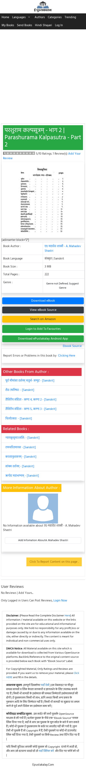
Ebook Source (72, 346)
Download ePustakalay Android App (43, 338)
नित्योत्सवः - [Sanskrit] (18, 418)
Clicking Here (66, 356)
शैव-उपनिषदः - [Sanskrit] (19, 390)
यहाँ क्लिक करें (46, 751)
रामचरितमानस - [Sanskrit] (20, 447)
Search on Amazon (43, 319)
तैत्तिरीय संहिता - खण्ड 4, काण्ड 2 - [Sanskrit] (30, 399)
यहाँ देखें (45, 685)
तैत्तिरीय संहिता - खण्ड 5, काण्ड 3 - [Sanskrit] (30, 409)
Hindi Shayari (43, 25)
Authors (40, 17)
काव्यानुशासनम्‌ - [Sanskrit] (20, 456)
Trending (70, 17)
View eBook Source (43, 310)
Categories (55, 17)
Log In (59, 25)
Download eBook (43, 300)
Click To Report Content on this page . (54, 561)
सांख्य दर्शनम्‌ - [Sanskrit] (19, 466)
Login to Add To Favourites (43, 329)
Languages (19, 17)
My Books (8, 25)
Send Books (24, 25)
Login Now (60, 600)
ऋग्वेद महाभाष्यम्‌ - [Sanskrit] (22, 475)
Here (67, 615)
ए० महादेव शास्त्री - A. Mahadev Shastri (63, 248)
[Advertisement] (43, 74)
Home (5, 17)
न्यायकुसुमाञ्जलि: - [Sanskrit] (22, 437)
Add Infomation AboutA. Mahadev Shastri (43, 540)
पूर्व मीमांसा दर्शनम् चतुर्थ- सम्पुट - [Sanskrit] (29, 380)
